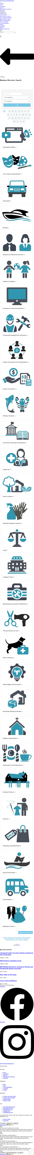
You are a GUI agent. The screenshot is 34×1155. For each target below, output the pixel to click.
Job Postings (18, 938)
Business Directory (4, 29)
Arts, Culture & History (6, 17)
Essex (1, 5)
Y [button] (20, 121)
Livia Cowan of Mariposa (8, 980)
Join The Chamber (23, 940)
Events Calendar (4, 22)
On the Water (3, 14)
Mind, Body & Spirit (5, 19)
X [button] (17, 121)
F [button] (25, 111)
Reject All (9, 1123)
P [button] (9, 118)
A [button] (9, 111)
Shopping (2, 26)
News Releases (17, 937)
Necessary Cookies (6, 1128)
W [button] (14, 121)
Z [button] (23, 121)
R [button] (15, 118)
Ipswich (2, 7)
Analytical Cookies (6, 1141)
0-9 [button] (4, 111)
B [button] (12, 111)
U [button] (25, 118)
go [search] (17, 105)
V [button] (28, 118)
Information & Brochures (12, 940)
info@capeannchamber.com (7, 1063)
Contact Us (25, 938)
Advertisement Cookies (7, 1147)
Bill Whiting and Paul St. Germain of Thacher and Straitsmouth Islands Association (16, 967)
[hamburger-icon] (0, 2)
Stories (1, 27)
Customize (3, 1123)
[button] (25, 932)
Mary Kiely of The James (8, 974)
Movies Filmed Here (5, 20)
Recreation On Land (5, 16)
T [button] (22, 118)
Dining (1, 24)
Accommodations (4, 23)
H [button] (8, 114)
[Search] (15, 32)
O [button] (29, 114)
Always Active (15, 1128)
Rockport (2, 10)
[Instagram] (0, 36)
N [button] (26, 114)
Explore (2, 3)
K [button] (16, 114)
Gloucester (2, 6)
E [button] (22, 111)
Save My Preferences (12, 1152)
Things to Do (3, 13)
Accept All (15, 1123)
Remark (14, 1135)
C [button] (15, 111)
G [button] (28, 111)
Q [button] (12, 118)
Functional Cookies (6, 1135)
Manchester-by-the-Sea (6, 9)
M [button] (23, 114)
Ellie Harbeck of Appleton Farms (10, 961)
